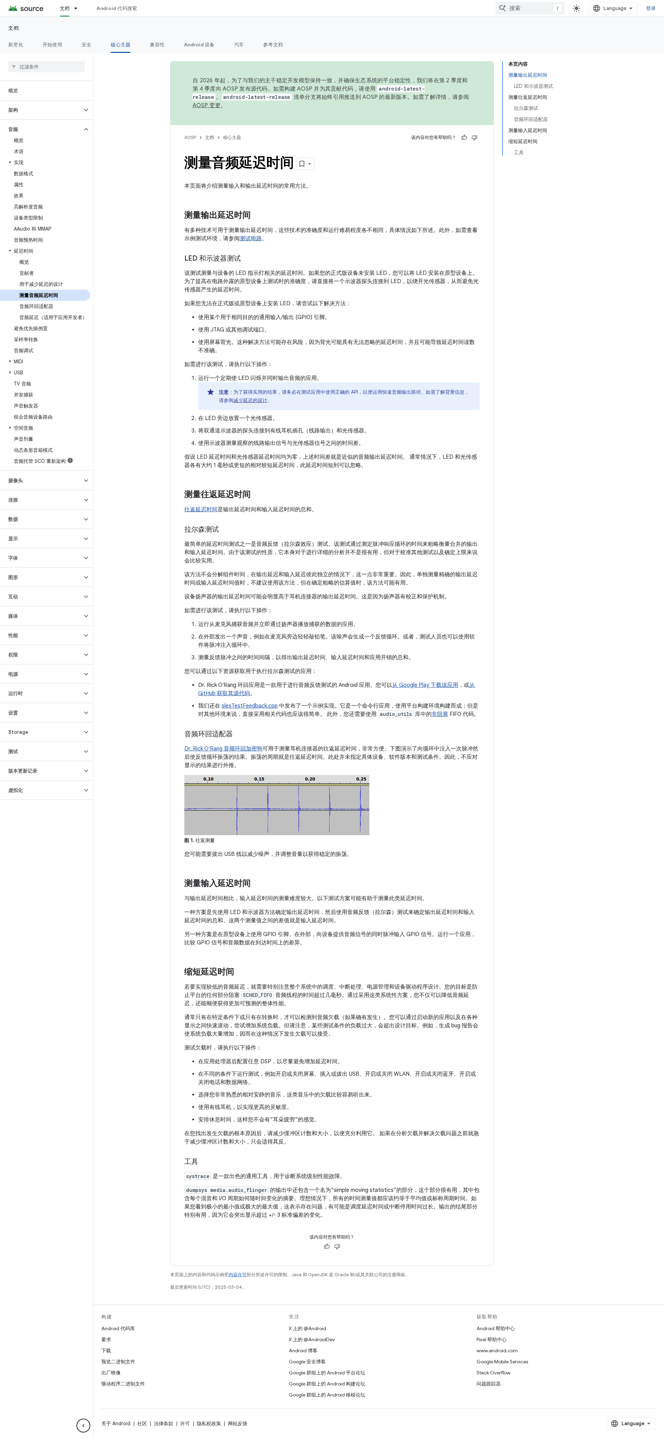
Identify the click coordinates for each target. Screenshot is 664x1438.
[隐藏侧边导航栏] (83, 1425)
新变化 (15, 44)
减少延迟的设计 (250, 400)
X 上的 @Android (307, 1328)
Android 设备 (199, 44)
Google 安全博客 (307, 1361)
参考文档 (273, 44)
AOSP (190, 137)
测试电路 (251, 238)
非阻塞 (440, 714)
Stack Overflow (493, 1373)
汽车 (239, 44)
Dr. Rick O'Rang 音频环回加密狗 (223, 748)
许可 (185, 1423)
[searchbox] (46, 66)
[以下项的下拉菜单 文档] (79, 8)
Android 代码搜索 (116, 8)
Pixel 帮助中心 (492, 1339)
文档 (65, 8)
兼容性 (157, 44)
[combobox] (530, 8)
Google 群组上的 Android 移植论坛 (327, 1395)
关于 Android (115, 1423)
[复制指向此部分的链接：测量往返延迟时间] (258, 495)
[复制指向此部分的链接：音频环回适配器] (240, 734)
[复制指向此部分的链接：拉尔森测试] (226, 530)
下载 (106, 1350)
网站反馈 (237, 1423)
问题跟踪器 (489, 1384)
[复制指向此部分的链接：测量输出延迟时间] (258, 216)
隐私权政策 (209, 1423)
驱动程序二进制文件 (123, 1384)
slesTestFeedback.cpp (250, 705)
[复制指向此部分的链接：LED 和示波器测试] (248, 259)
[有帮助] (464, 137)
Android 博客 (303, 1350)
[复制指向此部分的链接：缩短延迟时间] (241, 972)
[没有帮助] (474, 137)
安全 (87, 44)
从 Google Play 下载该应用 (425, 685)
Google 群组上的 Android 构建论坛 (327, 1384)
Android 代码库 (118, 1328)
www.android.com (497, 1350)
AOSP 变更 (207, 105)
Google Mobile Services (502, 1361)
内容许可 (238, 1275)
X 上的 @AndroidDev (312, 1339)
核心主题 (120, 44)
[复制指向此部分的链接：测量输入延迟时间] (258, 884)
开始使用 (52, 44)
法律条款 (163, 1423)
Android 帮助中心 (496, 1328)
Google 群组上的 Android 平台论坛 (327, 1373)
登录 (651, 8)
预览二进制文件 (118, 1361)
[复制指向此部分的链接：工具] (205, 1162)
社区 (142, 1423)
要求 (106, 1339)
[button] (41, 109)
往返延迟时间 (201, 509)
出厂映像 (111, 1373)
